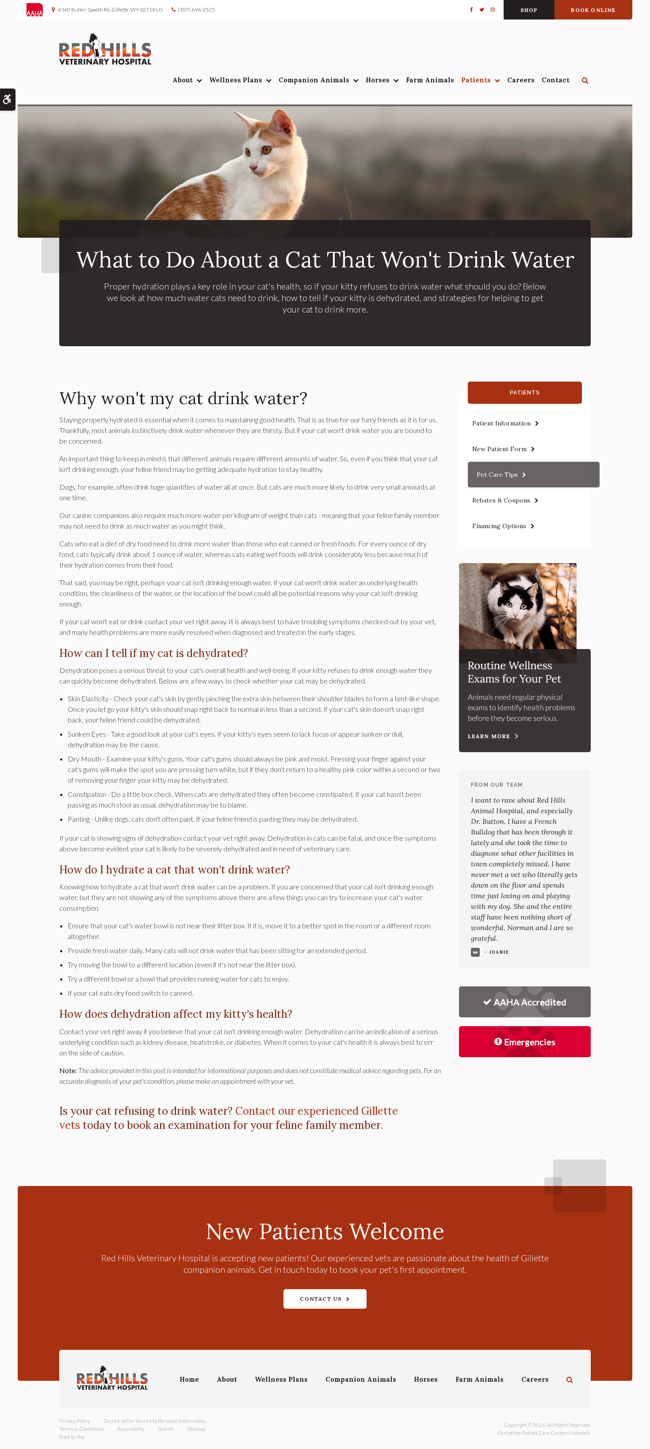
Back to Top (71, 1437)
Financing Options (499, 526)
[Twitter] (481, 9)
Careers (521, 80)
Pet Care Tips (497, 475)
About (182, 80)
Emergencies (529, 1041)
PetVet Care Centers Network (556, 1433)
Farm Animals (430, 80)
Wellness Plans (235, 80)
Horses (378, 80)
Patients (476, 80)
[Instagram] (491, 9)
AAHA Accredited (530, 1002)
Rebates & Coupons (501, 500)
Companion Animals (314, 80)
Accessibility (131, 1429)
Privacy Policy (74, 1421)
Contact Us (321, 1298)
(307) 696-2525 (196, 9)
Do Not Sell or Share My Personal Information (154, 1421)
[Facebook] (473, 9)
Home (189, 1379)
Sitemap (196, 1429)
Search (165, 1429)
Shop (529, 10)
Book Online (593, 10)
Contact (556, 80)
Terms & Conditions (81, 1429)
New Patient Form (499, 449)
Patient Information (501, 423)
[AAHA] (39, 9)
